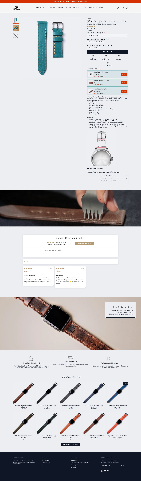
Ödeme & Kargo (108, 178)
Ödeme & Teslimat (46, 462)
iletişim (114, 123)
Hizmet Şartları (74, 465)
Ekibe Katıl (73, 467)
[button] (91, 27)
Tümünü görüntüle (70, 444)
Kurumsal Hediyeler (76, 458)
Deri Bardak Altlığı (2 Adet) (102, 80)
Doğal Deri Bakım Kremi (101, 72)
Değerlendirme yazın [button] (84, 243)
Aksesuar (51, 8)
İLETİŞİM (102, 8)
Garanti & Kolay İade (107, 181)
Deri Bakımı (93, 8)
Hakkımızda (74, 460)
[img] (28, 268)
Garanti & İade (45, 460)
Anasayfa (89, 18)
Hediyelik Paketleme (107, 176)
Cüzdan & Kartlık (64, 8)
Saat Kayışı (40, 8)
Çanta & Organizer (80, 8)
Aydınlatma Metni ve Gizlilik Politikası (80, 462)
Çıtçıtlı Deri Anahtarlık (100, 89)
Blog (43, 465)
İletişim (43, 458)
